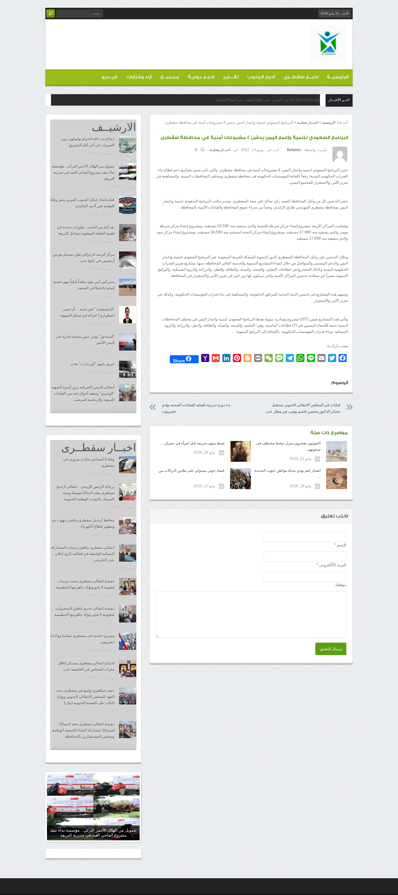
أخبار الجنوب (261, 77)
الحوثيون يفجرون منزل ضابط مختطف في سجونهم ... (288, 446)
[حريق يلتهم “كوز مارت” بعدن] (127, 369)
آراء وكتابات (138, 77)
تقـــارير (230, 77)
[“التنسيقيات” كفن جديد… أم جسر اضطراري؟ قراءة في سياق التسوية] (127, 314)
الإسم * (340, 545)
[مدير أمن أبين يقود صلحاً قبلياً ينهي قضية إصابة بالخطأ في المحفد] (127, 287)
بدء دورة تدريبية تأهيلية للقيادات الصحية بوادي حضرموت (196, 408)
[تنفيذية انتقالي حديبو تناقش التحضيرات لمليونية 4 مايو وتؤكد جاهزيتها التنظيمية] (127, 613)
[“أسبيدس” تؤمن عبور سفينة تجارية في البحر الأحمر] (127, 342)
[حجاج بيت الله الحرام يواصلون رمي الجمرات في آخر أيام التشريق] (127, 144)
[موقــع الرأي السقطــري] (327, 58)
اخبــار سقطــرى (301, 77)
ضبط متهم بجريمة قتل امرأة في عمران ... (192, 443)
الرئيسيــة (337, 77)
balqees (294, 150)
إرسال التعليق (331, 649)
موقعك (340, 584)
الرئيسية (328, 122)
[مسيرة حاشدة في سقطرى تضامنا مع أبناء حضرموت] (127, 641)
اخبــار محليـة (307, 122)
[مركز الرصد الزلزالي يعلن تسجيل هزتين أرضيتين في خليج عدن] (127, 259)
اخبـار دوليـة (201, 77)
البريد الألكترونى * (331, 564)
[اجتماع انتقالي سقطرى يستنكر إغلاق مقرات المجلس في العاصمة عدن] (127, 668)
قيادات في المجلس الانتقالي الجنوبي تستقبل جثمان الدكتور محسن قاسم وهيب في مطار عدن (303, 408)
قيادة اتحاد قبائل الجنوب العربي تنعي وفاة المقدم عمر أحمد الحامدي (268, 100)
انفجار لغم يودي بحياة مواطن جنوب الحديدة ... (288, 473)
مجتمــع (169, 77)
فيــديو (110, 77)
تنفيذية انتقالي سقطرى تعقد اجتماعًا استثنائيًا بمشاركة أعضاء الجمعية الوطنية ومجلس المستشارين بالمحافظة (83, 730)
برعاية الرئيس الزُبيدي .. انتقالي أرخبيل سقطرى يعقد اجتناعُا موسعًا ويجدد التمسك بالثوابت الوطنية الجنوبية (84, 492)
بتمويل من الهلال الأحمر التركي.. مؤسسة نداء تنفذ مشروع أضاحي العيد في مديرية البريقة (83, 172)
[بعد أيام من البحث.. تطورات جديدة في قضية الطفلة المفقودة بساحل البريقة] (127, 232)
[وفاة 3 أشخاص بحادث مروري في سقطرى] (127, 464)
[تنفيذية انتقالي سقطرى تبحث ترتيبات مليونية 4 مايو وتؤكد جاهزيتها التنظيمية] (127, 586)
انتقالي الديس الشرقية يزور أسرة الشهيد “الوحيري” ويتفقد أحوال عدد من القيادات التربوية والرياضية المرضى (82, 393)
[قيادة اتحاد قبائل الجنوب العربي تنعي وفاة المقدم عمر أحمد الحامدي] (127, 205)
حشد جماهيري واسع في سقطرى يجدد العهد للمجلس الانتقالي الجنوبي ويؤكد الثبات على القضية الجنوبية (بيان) (85, 696)
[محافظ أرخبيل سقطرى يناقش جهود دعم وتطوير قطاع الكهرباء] (127, 525)
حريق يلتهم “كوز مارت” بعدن (92, 364)
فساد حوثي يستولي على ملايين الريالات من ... (191, 473)
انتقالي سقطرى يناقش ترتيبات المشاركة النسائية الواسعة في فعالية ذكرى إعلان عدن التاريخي (82, 553)
